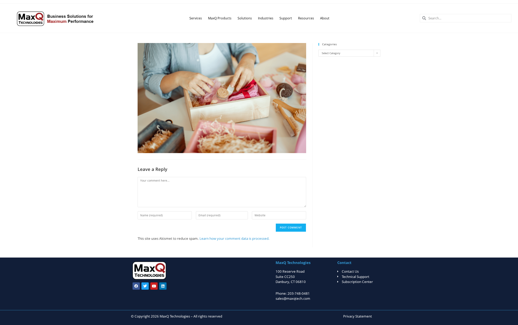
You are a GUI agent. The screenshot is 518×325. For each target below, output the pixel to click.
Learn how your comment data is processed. (235, 238)
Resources (306, 18)
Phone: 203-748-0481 (293, 293)
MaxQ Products (219, 18)
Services (195, 18)
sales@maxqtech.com (293, 298)
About (324, 18)
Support (285, 18)
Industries (265, 18)
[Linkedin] (163, 286)
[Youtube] (154, 286)
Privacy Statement (357, 316)
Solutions (245, 18)
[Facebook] (136, 286)
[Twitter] (145, 286)
